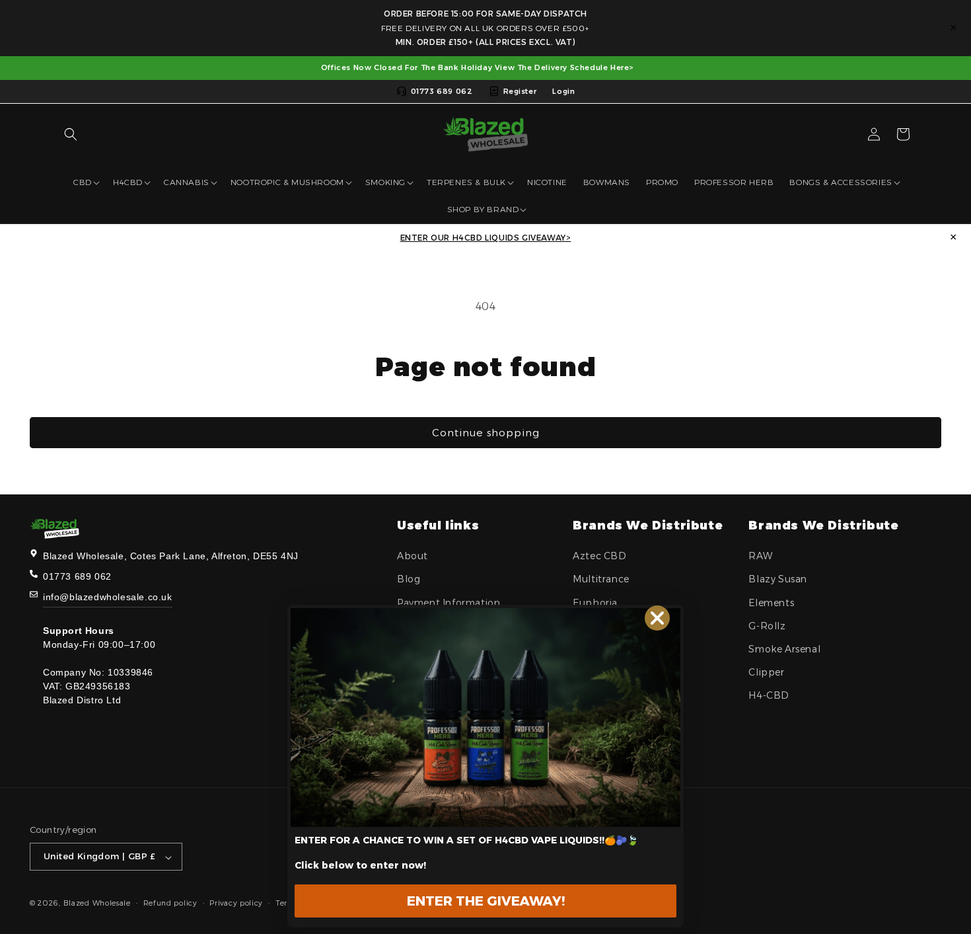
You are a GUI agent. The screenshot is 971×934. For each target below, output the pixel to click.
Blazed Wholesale (97, 903)
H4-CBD (768, 696)
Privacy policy (236, 903)
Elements (771, 603)
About (412, 556)
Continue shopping (486, 432)
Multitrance (601, 580)
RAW (760, 556)
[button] (70, 134)
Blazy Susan (777, 580)
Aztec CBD (599, 556)
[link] (485, 717)
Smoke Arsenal (784, 649)
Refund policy (170, 903)
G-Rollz (766, 626)
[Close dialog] (657, 618)
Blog (408, 580)
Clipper (766, 672)
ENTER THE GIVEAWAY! (486, 901)
